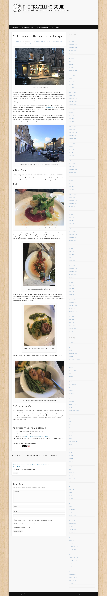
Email (17, 511)
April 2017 (71, 189)
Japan (70, 424)
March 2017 (72, 192)
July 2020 (71, 78)
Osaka (70, 492)
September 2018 (73, 141)
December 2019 (73, 98)
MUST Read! (52, 41)
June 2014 (71, 285)
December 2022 (73, 39)
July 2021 (71, 53)
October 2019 (72, 104)
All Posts (37, 41)
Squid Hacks (72, 537)
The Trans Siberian (73, 549)
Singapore (71, 526)
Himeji (70, 396)
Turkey (70, 566)
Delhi (70, 373)
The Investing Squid (73, 546)
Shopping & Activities (74, 520)
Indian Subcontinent (74, 410)
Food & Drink (46, 41)
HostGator (71, 401)
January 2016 (72, 231)
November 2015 (73, 237)
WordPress (92, 594)
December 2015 (73, 234)
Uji (69, 571)
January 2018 (72, 163)
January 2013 (72, 331)
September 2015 (73, 243)
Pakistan (71, 495)
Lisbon (70, 450)
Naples (71, 484)
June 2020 (71, 81)
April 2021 (71, 61)
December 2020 (73, 70)
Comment (17, 492)
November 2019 (73, 101)
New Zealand (72, 489)
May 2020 (71, 84)
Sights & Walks (72, 523)
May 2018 (71, 152)
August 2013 (72, 314)
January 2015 (72, 265)
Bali (70, 345)
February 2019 (72, 127)
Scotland (57, 41)
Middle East (72, 467)
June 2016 (71, 217)
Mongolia (71, 472)
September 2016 (73, 209)
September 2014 (73, 277)
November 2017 (73, 169)
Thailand (71, 543)
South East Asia (72, 529)
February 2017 (72, 195)
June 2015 (71, 251)
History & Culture (73, 399)
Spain (70, 535)
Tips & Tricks (55, 27)
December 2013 (73, 302)
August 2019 (72, 110)
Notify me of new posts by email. (22, 527)
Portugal (71, 498)
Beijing (70, 350)
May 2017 (71, 186)
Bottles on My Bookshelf (74, 359)
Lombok (71, 452)
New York (71, 486)
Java (70, 427)
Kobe (70, 435)
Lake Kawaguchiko (73, 441)
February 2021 (72, 64)
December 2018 (73, 132)
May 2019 (71, 118)
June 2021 (71, 56)
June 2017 (71, 183)
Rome (70, 503)
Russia (70, 506)
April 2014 (71, 291)
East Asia (71, 376)
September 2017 (73, 175)
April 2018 (71, 155)
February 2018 (72, 161)
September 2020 (73, 73)
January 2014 (72, 300)
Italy (70, 421)
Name (17, 506)
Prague (71, 501)
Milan (70, 469)
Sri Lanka (71, 540)
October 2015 (72, 240)
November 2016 (73, 203)
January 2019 (72, 129)
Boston (71, 356)
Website (16, 516)
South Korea (72, 532)
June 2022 (71, 41)
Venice (71, 586)
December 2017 (73, 166)
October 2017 (72, 172)
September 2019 (73, 107)
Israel (70, 418)
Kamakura (71, 430)
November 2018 (73, 135)
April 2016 (71, 223)
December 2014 (73, 268)
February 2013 (72, 328)
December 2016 (73, 200)
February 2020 (72, 92)
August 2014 (72, 280)
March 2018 (72, 158)
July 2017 (71, 180)
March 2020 (72, 90)
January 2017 (72, 197)
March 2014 (72, 294)
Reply (15, 473)
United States (72, 580)
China (70, 365)
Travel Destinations (27, 27)
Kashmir (71, 433)
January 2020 (72, 95)
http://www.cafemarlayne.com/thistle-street (36, 436)
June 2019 (71, 115)
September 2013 (73, 311)
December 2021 (73, 44)
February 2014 (72, 297)
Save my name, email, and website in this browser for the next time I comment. (33, 520)
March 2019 (72, 124)
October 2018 (72, 138)
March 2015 (72, 260)
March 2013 (72, 325)
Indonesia (71, 413)
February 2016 (72, 229)
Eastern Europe (73, 379)
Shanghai (71, 518)
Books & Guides (73, 353)
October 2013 (72, 308)
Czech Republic (73, 370)
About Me (15, 27)
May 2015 (71, 254)
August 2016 (72, 212)
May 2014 (71, 288)
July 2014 (71, 282)
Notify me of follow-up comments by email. (25, 523)
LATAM (71, 447)
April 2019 (71, 121)
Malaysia (71, 461)
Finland (71, 390)
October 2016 (72, 206)
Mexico (71, 464)
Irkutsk (70, 416)
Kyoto (70, 438)
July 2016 (71, 214)
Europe (41, 41)
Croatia (71, 367)
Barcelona (71, 347)
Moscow (71, 475)
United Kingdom (29, 43)
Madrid (71, 458)
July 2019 (71, 112)
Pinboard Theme (84, 594)
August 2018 (72, 144)
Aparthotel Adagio (50, 107)
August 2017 (72, 178)
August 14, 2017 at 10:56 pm (19, 466)
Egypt (70, 382)
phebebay (18, 41)
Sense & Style (72, 515)
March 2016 (72, 226)
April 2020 (71, 87)
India (70, 407)
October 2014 (72, 274)
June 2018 (71, 149)
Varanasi (71, 583)
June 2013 (71, 316)
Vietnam (71, 589)
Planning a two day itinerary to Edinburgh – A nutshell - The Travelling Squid (29, 464)
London (71, 455)
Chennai (71, 362)
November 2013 (73, 305)
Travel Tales (72, 563)
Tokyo (70, 555)
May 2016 (71, 220)
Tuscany (71, 569)
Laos (70, 444)
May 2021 (71, 58)
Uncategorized (72, 574)
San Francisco (72, 509)
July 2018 (71, 146)
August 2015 (72, 246)
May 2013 (71, 319)
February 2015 (72, 263)
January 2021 (72, 67)
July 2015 (71, 248)
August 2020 (72, 76)
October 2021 (72, 50)
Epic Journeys (72, 384)
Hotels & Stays (72, 404)
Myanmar (71, 481)
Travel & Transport (73, 557)
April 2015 (71, 257)
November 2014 (73, 271)
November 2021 (73, 47)
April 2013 (71, 322)
